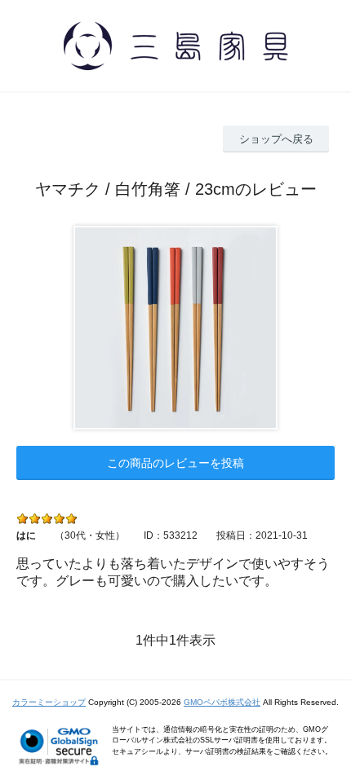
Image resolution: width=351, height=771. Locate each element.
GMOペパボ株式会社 (222, 702)
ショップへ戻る (276, 139)
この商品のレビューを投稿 (175, 462)
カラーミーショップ (49, 702)
